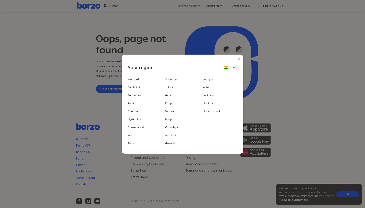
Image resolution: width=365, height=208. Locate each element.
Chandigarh (173, 127)
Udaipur (208, 103)
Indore (169, 111)
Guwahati (171, 143)
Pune (131, 103)
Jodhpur (208, 79)
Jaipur (169, 87)
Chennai (133, 111)
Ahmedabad (136, 127)
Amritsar (170, 135)
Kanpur (170, 103)
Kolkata (132, 135)
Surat (131, 143)
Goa (168, 95)
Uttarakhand (211, 111)
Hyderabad (135, 119)
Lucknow (208, 95)
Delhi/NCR (134, 87)
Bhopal (169, 119)
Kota (206, 87)
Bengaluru (134, 95)
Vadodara (171, 79)
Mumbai (133, 79)
